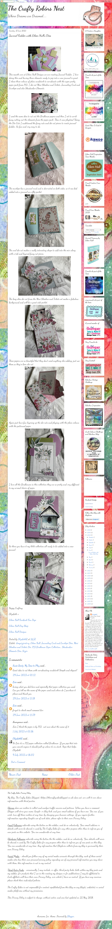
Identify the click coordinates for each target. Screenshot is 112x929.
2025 (89, 530)
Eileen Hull (35, 643)
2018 (88, 581)
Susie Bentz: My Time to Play (26, 665)
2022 (89, 570)
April (90, 559)
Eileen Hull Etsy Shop (18, 625)
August (90, 545)
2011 (88, 599)
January (91, 567)
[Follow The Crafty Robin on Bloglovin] (92, 520)
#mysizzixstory (22, 643)
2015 (88, 588)
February (91, 565)
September (91, 542)
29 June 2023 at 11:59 (24, 714)
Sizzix (25, 650)
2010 (89, 601)
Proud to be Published (90, 669)
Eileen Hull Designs (17, 631)
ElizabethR (17, 738)
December (91, 537)
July (90, 547)
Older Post (74, 774)
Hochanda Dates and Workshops (93, 666)
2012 (88, 596)
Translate (96, 232)
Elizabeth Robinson (89, 503)
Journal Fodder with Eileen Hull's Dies (93, 553)
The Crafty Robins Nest (36, 8)
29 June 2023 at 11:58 (24, 698)
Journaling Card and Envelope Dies (57, 643)
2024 (89, 532)
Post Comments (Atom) (50, 782)
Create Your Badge (89, 506)
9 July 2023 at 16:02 (23, 754)
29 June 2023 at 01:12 (24, 674)
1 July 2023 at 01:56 (23, 731)
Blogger (70, 916)
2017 (88, 583)
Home (45, 774)
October (91, 540)
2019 (88, 578)
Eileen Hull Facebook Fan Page (22, 619)
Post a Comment (18, 761)
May (90, 557)
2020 (89, 575)
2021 (88, 573)
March (90, 562)
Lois (15, 682)
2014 (88, 591)
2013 (88, 593)
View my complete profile (91, 648)
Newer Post (15, 774)
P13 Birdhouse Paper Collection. (46, 647)
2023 (89, 535)
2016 (88, 586)
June (90, 550)
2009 (89, 604)
